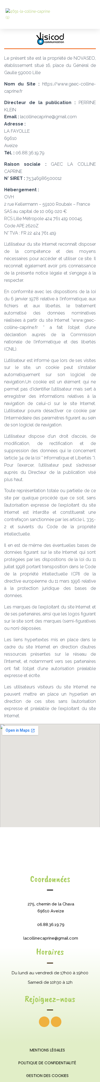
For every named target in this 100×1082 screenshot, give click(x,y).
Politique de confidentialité (47, 1063)
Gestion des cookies (47, 1075)
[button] (89, 14)
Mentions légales (47, 1050)
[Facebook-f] (44, 1021)
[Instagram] (56, 1021)
